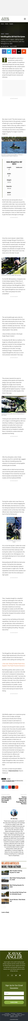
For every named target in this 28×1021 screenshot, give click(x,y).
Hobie (9, 779)
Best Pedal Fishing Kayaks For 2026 (17, 878)
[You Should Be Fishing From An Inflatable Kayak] (5, 894)
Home (2, 24)
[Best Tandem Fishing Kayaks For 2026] (5, 872)
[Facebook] (4, 51)
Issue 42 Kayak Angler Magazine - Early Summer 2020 (13, 780)
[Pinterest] (14, 51)
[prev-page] (2, 907)
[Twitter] (9, 51)
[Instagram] (12, 975)
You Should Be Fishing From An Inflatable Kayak (18, 893)
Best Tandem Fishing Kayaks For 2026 (16, 871)
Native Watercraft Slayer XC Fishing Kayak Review (21, 800)
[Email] (19, 51)
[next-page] (5, 907)
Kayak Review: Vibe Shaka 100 (17, 900)
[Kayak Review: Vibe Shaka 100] (5, 901)
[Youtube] (20, 975)
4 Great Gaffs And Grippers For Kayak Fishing (6, 799)
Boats (6, 24)
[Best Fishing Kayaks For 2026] (5, 886)
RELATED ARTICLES (10, 863)
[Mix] (24, 51)
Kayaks (11, 24)
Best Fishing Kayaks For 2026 (17, 886)
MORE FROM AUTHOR (11, 866)
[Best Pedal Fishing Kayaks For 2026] (5, 879)
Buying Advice (5, 874)
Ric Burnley (6, 46)
